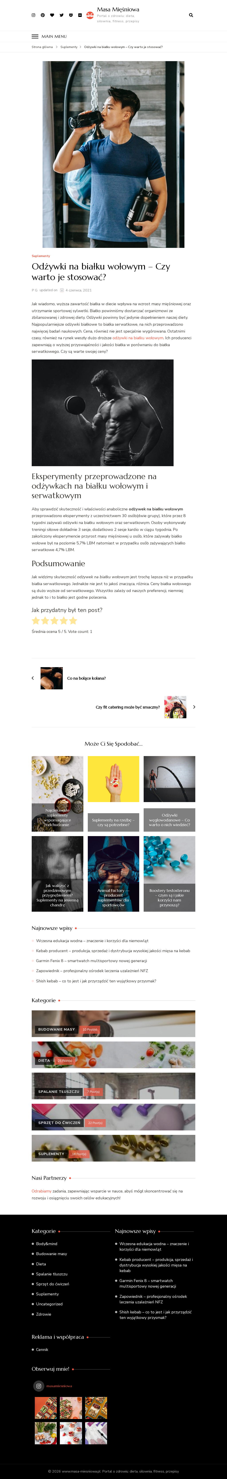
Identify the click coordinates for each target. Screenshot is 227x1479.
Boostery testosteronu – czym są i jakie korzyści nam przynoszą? (170, 897)
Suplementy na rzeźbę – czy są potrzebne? (113, 822)
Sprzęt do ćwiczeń (52, 1284)
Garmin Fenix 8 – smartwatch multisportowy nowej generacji (91, 960)
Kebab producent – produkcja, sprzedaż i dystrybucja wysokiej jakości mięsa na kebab (113, 950)
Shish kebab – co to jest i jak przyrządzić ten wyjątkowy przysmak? (96, 981)
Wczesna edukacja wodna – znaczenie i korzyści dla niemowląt (92, 940)
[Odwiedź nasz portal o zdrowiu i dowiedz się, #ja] (46, 1433)
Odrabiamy (41, 1191)
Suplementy (41, 256)
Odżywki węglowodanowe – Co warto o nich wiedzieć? (169, 820)
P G (34, 290)
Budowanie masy (51, 1253)
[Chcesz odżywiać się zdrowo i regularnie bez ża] (46, 1408)
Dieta (41, 1264)
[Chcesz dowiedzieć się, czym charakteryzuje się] (71, 1408)
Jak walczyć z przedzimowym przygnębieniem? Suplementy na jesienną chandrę (57, 895)
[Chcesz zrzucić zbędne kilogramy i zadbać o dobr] (96, 1408)
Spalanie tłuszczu (52, 1274)
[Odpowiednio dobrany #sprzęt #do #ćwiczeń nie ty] (96, 1433)
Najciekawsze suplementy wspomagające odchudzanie (57, 817)
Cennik (42, 1349)
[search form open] (191, 15)
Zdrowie (43, 1314)
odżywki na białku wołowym (138, 338)
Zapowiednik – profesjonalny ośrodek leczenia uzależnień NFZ (92, 970)
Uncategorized (49, 1304)
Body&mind (46, 1243)
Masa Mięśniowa (118, 9)
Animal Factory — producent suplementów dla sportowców (113, 897)
